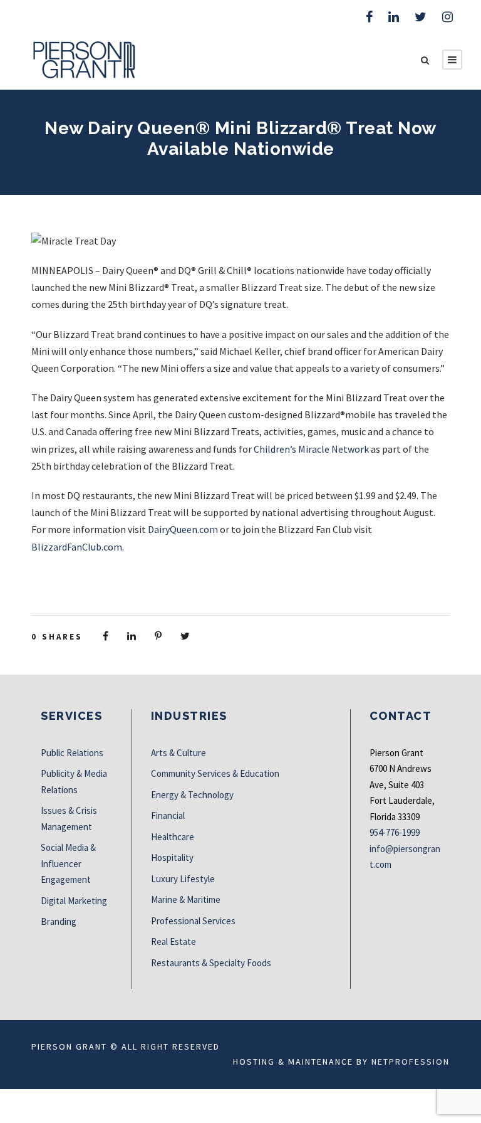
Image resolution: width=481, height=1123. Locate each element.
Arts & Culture (178, 753)
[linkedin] (393, 16)
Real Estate (173, 941)
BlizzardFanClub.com (76, 546)
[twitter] (421, 16)
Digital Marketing (74, 901)
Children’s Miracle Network (311, 449)
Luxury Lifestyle (183, 879)
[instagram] (447, 16)
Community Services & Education (215, 773)
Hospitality (172, 857)
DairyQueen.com (183, 529)
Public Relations (72, 753)
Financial (168, 815)
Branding (58, 921)
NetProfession (410, 1061)
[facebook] (369, 16)
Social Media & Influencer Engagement (68, 863)
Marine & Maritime (185, 899)
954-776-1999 (395, 832)
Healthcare (172, 837)
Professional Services (193, 921)
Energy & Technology (192, 795)
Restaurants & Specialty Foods (211, 963)
